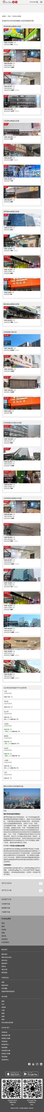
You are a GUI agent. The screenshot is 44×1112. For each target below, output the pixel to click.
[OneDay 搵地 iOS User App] (13, 1074)
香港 (3, 923)
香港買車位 (5, 1060)
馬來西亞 (5, 939)
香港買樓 (4, 1048)
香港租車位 (5, 1044)
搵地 (26, 868)
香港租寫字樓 (6, 1035)
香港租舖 (4, 1041)
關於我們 (4, 954)
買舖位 (10, 868)
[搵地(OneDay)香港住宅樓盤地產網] (10, 1)
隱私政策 (31, 1108)
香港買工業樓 (6, 1054)
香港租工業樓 (6, 1038)
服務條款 (26, 1108)
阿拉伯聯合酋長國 (7, 1023)
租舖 (11, 814)
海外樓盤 (4, 988)
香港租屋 (4, 1032)
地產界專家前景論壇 (8, 991)
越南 (3, 926)
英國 (3, 1013)
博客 (3, 982)
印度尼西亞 (5, 942)
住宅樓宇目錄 (6, 904)
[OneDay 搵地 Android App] (30, 1074)
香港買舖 (4, 1057)
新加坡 (4, 936)
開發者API (5, 985)
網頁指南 (4, 973)
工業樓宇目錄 (6, 912)
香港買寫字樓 (6, 1051)
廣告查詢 (4, 960)
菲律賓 (4, 930)
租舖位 (16, 868)
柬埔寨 (4, 1007)
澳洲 (3, 1019)
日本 (3, 1004)
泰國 (3, 933)
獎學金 (4, 966)
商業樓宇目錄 (6, 908)
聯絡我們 (4, 963)
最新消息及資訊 (7, 957)
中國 (3, 1010)
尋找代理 (4, 969)
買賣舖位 (17, 814)
